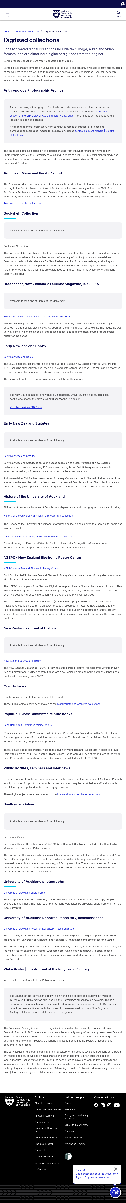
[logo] (63, 14)
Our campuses (42, 1122)
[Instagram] (109, 1105)
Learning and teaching (46, 1137)
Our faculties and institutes (48, 1109)
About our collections (26, 31)
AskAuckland (71, 1109)
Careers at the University (47, 1163)
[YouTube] (117, 1105)
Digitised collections (55, 31)
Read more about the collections (22, 203)
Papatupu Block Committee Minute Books (28, 724)
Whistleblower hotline (75, 1144)
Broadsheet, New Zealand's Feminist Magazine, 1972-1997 (37, 316)
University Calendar (44, 1156)
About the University (45, 1103)
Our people (40, 1150)
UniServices (41, 1169)
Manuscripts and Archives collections (78, 703)
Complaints (70, 1131)
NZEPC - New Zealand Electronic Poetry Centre (31, 568)
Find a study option (44, 1144)
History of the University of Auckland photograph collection (38, 515)
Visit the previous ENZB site (26, 407)
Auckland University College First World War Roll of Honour (38, 536)
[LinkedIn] (103, 1105)
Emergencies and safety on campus (76, 1117)
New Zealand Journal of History (22, 660)
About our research (44, 1115)
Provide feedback (73, 1137)
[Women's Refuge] (68, 1159)
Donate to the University (76, 1125)
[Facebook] (96, 1105)
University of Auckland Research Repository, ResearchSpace (39, 928)
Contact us (70, 1103)
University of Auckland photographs (24, 892)
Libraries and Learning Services (46, 1129)
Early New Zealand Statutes (19, 455)
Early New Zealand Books (18, 356)
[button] (123, 4)
